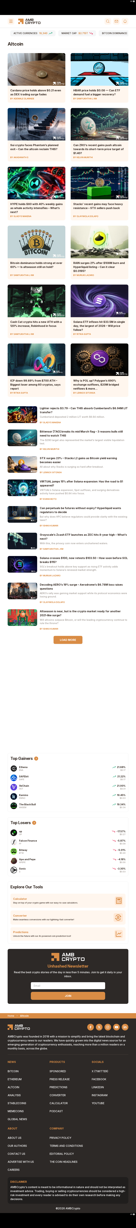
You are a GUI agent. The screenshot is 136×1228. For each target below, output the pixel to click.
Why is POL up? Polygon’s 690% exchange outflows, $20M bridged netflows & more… (96, 384)
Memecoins (16, 1111)
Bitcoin (13, 1071)
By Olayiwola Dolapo (85, 216)
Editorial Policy (62, 1153)
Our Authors (17, 1145)
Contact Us (16, 1153)
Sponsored (58, 1071)
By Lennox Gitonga (84, 393)
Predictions (58, 1087)
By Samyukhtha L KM (85, 98)
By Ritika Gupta (82, 334)
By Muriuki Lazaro (83, 275)
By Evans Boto (48, 499)
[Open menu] (11, 21)
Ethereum (15, 1079)
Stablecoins (17, 1103)
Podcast (56, 1111)
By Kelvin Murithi (83, 157)
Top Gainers (21, 758)
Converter (58, 1095)
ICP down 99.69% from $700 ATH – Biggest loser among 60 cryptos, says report (35, 384)
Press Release (60, 1079)
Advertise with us (21, 1161)
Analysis (14, 1095)
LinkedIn (98, 1087)
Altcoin (13, 1087)
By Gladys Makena (20, 216)
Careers (14, 1169)
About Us (14, 1137)
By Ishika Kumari (49, 525)
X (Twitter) (100, 1071)
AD (131, 1)
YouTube (98, 1103)
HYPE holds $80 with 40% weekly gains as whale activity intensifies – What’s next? (36, 208)
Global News (17, 1119)
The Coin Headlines (63, 1161)
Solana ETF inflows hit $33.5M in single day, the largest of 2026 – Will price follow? (99, 326)
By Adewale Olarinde (22, 98)
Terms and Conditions (66, 1145)
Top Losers (20, 822)
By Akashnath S (19, 157)
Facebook (99, 1079)
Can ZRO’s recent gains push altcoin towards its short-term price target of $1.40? (98, 149)
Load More (68, 640)
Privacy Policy (60, 1137)
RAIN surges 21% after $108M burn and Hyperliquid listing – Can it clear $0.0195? (99, 267)
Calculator (59, 1103)
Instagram (99, 1095)
